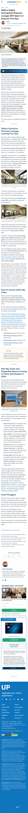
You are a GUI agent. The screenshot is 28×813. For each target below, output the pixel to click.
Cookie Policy (5, 725)
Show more (13, 668)
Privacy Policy (5, 721)
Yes (9, 556)
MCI (22, 479)
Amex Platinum (8, 340)
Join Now (14, 610)
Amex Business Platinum (11, 343)
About (3, 718)
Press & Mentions (14, 725)
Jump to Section (6, 54)
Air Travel (17, 710)
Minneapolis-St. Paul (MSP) (9, 483)
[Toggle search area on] (26, 2)
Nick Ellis (8, 21)
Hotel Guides (6, 712)
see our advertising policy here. (12, 778)
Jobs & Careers (19, 715)
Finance (17, 704)
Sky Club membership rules (14, 309)
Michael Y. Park (22, 23)
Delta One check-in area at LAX (10, 257)
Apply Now (15, 640)
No (19, 556)
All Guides (13, 721)
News (6, 7)
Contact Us (18, 718)
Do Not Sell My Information (9, 728)
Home (2, 7)
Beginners (5, 715)
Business (4, 710)
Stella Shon (15, 23)
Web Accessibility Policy (15, 723)
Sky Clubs (20, 195)
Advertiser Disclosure (14, 4)
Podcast (17, 712)
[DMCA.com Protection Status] (6, 735)
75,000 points (14, 646)
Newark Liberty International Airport (10, 409)
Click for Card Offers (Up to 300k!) (14, 71)
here (16, 536)
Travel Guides (19, 707)
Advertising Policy (13, 63)
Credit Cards (5, 707)
